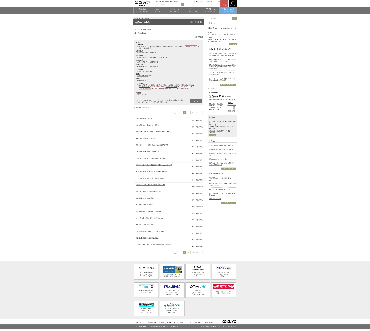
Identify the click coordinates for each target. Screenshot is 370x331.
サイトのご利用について (181, 322)
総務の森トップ (140, 322)
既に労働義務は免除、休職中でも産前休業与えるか (151, 171)
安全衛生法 (220, 105)
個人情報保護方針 (141, 327)
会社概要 (161, 322)
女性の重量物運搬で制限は (144, 118)
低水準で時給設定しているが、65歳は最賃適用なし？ (152, 231)
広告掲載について (197, 322)
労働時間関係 (154, 46)
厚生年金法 (220, 104)
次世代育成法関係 (144, 87)
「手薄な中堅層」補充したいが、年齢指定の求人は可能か (153, 244)
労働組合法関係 (142, 85)
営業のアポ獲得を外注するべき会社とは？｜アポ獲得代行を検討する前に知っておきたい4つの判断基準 (222, 66)
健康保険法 (212, 109)
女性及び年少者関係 (191, 46)
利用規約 (175, 327)
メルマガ (217, 1)
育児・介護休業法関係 (161, 88)
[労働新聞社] (217, 96)
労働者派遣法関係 (142, 76)
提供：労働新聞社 (196, 22)
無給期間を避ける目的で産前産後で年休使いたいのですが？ (154, 165)
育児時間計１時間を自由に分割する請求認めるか (150, 185)
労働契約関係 (166, 46)
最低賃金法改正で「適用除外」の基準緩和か (149, 211)
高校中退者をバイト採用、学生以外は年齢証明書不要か (152, 145)
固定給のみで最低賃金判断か (144, 205)
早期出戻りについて (215, 199)
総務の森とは (152, 322)
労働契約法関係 (155, 85)
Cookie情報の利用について (159, 327)
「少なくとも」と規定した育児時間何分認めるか (150, 178)
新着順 (139, 94)
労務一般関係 (141, 46)
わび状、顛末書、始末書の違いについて (221, 146)
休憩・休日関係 (143, 48)
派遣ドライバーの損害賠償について (219, 189)
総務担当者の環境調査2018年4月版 (219, 131)
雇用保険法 (212, 105)
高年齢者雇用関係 (171, 87)
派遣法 (219, 107)
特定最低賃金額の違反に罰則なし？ (146, 198)
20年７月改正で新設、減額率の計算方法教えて (150, 218)
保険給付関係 (141, 52)
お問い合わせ (209, 322)
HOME (136, 18)
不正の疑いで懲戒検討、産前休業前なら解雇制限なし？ (152, 158)
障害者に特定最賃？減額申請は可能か (147, 238)
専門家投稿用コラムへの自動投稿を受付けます (222, 29)
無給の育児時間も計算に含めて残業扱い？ (148, 125)
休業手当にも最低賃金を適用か (145, 224)
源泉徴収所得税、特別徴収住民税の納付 (221, 149)
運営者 (169, 322)
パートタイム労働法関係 (179, 88)
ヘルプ (192, 1)
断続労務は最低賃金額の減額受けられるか (148, 191)
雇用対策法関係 (185, 87)
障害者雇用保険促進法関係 (184, 85)
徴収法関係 (140, 80)
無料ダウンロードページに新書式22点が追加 (221, 34)
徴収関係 (152, 57)
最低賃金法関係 (158, 87)
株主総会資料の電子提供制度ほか (219, 159)
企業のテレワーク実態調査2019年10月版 (221, 126)
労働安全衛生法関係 (143, 71)
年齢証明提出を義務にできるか (145, 138)
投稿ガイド (209, 1)
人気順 (145, 94)
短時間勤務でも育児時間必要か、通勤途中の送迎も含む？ (153, 131)
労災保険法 (212, 107)
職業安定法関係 (168, 85)
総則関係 (152, 52)
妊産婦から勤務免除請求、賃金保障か (147, 151)
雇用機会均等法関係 (145, 88)
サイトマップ (200, 1)
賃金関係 (177, 46)
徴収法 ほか (221, 109)
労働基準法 (212, 104)
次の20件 (194, 112)
